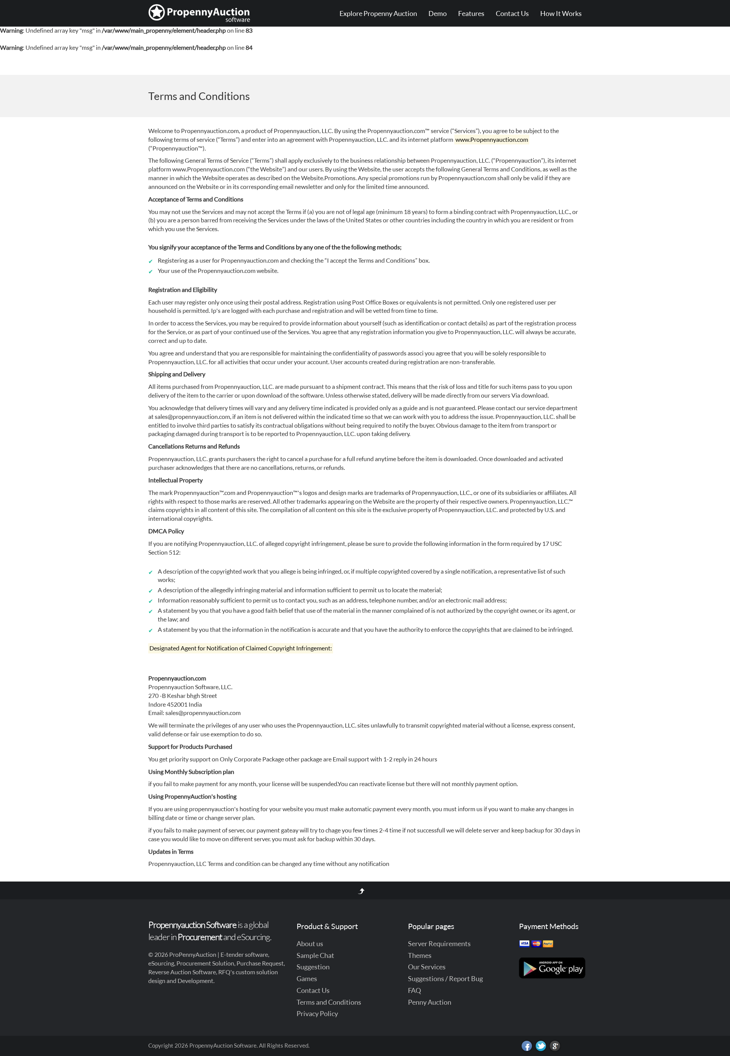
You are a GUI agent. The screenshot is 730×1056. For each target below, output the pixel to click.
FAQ (414, 990)
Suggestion (313, 966)
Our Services (427, 966)
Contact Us (512, 13)
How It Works (561, 13)
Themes (420, 955)
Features (471, 13)
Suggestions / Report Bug (445, 978)
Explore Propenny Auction (378, 13)
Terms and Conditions (329, 1002)
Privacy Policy (317, 1013)
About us (310, 943)
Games (307, 978)
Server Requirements (439, 943)
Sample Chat (315, 955)
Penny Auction (429, 1002)
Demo (437, 13)
